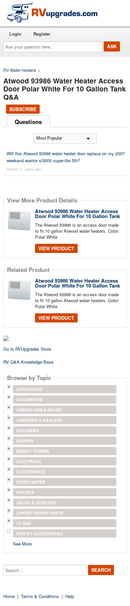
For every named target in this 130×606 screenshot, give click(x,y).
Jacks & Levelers (36, 503)
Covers (24, 441)
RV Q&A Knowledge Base (28, 362)
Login (15, 34)
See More (22, 543)
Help (69, 596)
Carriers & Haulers (39, 420)
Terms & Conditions (40, 596)
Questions (28, 122)
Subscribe (22, 109)
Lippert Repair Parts (39, 513)
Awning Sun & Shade (39, 410)
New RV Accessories (39, 534)
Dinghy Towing (32, 451)
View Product (56, 248)
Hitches (25, 492)
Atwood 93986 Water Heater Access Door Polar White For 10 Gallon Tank (77, 213)
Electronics (30, 472)
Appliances (29, 389)
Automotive (29, 400)
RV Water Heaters (19, 70)
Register (41, 34)
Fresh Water (30, 482)
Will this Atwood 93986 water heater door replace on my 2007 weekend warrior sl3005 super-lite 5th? (66, 157)
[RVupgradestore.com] (52, 12)
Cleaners (27, 430)
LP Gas (23, 523)
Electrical (29, 461)
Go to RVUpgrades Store (27, 349)
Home (9, 596)
